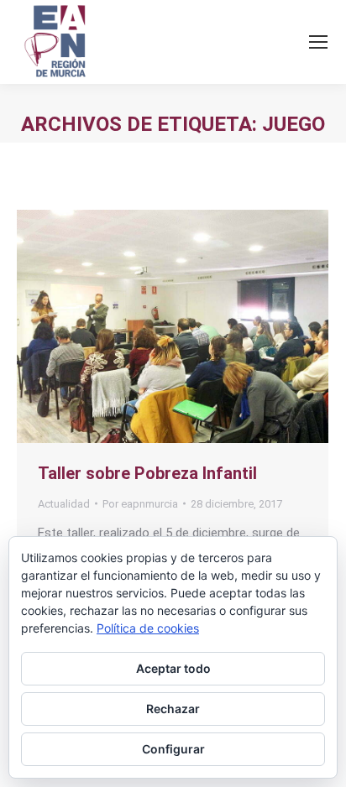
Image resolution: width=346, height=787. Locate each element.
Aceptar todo (173, 668)
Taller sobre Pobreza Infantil (147, 473)
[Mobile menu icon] (318, 42)
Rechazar (173, 708)
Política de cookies (148, 628)
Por (140, 504)
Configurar (173, 749)
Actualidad (64, 504)
